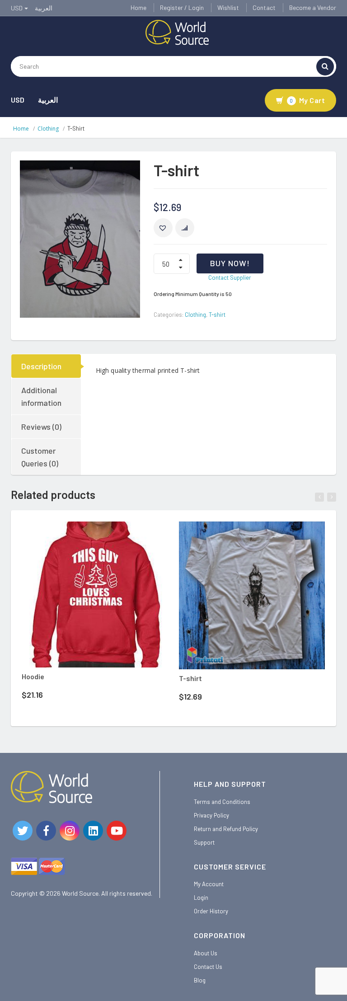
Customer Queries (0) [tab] (39, 457)
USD (17, 99)
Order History (211, 911)
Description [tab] (41, 366)
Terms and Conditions (222, 801)
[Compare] (121, 535)
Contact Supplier (229, 277)
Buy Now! (230, 263)
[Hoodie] (95, 594)
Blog (200, 980)
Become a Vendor (312, 7)
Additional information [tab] (41, 396)
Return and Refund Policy (226, 828)
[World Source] (177, 31)
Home (138, 7)
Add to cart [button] (82, 533)
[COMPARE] (184, 227)
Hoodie (33, 676)
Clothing (48, 128)
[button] (163, 227)
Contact (264, 7)
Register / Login (182, 7)
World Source (80, 893)
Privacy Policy (211, 815)
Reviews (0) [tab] (41, 427)
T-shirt (217, 314)
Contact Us (208, 966)
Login (201, 897)
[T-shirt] (252, 595)
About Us (205, 953)
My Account (209, 884)
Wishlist (228, 7)
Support (204, 842)
